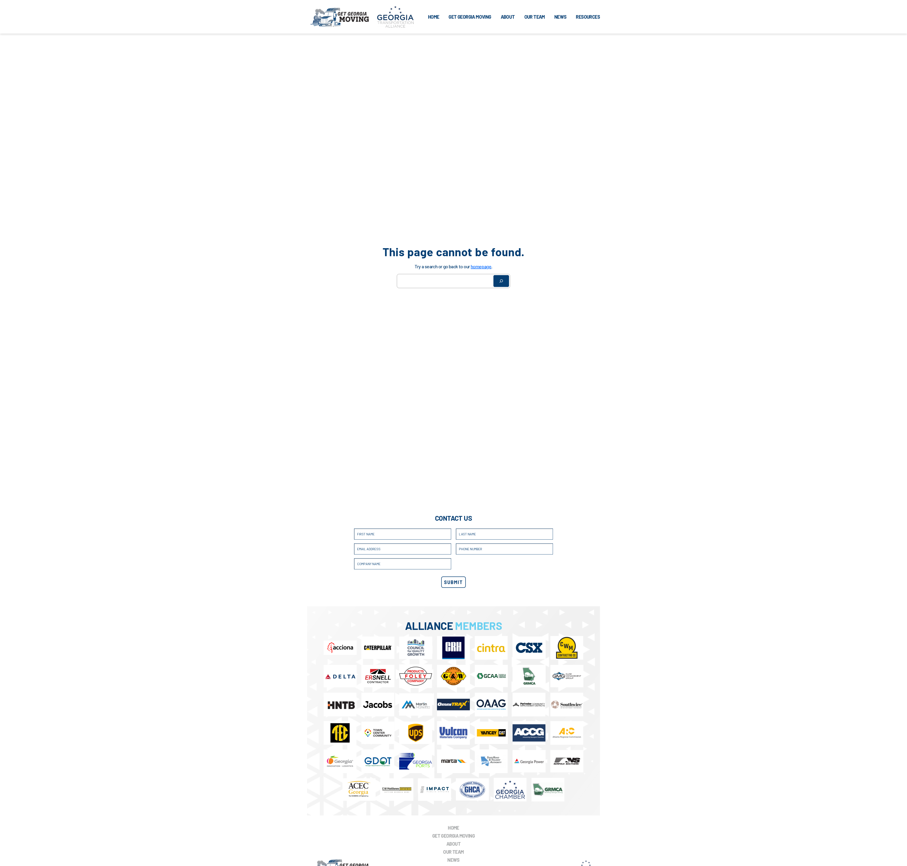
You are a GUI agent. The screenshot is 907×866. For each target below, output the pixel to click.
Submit (453, 582)
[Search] (501, 281)
